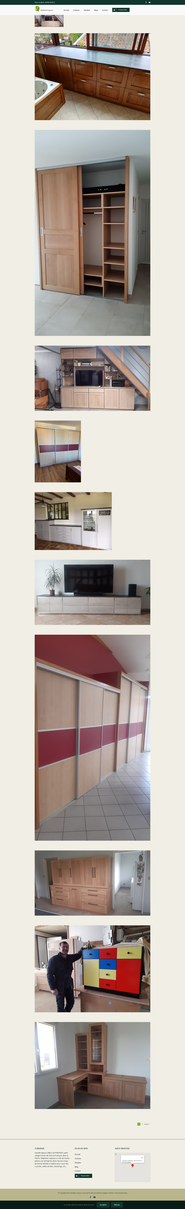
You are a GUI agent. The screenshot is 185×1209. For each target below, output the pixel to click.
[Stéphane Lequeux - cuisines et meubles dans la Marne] (49, 10)
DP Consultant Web (121, 1193)
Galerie (92, 76)
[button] (132, 1165)
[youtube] (149, 2)
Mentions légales (102, 1193)
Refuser (117, 1205)
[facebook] (146, 2)
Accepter (103, 1205)
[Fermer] (142, 1157)
